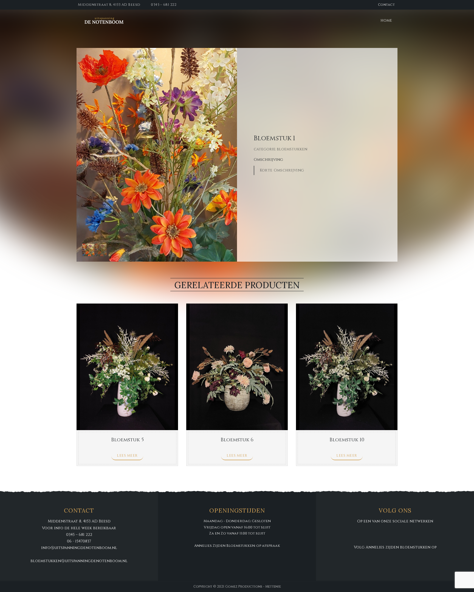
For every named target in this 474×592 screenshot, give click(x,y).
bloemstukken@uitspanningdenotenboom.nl (79, 561)
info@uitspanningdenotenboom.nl (79, 547)
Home (386, 20)
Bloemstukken (292, 149)
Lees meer (127, 455)
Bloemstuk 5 (127, 439)
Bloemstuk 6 (237, 439)
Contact (386, 4)
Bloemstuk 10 (346, 439)
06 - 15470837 (79, 541)
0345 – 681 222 (163, 4)
